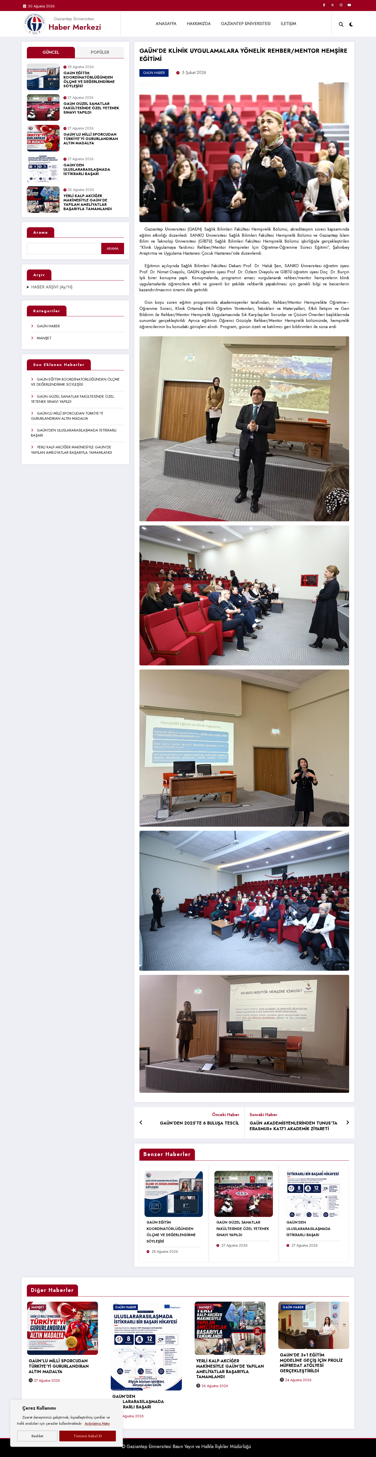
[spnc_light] (351, 24)
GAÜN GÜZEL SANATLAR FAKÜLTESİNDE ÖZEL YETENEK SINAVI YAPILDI (91, 108)
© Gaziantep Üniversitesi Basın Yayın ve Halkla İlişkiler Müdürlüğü (186, 1446)
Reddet (37, 1436)
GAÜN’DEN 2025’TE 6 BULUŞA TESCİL (199, 1123)
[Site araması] (341, 23)
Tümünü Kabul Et (88, 1436)
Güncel (50, 52)
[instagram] (341, 5)
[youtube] (349, 5)
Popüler (100, 52)
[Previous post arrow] (141, 1122)
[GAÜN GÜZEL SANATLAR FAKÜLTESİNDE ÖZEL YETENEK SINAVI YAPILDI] (243, 1193)
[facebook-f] (324, 5)
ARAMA (112, 248)
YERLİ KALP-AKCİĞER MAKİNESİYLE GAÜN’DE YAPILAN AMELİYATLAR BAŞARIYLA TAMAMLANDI (87, 203)
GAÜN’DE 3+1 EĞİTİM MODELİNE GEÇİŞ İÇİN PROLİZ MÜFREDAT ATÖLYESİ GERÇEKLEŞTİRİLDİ (311, 1363)
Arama (40, 232)
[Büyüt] (342, 89)
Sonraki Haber (263, 1114)
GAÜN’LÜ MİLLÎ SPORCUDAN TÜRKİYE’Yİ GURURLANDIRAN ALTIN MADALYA (90, 139)
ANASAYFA (166, 24)
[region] (66, 1423)
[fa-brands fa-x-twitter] (332, 5)
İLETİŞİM (288, 24)
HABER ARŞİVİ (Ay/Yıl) (52, 287)
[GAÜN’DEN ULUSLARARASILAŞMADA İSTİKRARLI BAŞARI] (313, 1193)
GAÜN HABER (48, 326)
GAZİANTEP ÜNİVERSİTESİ (246, 24)
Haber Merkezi (75, 27)
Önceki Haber (225, 1114)
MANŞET (44, 338)
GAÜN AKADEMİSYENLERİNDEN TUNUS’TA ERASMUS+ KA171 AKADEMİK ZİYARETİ (293, 1126)
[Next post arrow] (347, 1122)
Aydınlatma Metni (97, 1423)
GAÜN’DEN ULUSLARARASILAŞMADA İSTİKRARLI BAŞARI (86, 170)
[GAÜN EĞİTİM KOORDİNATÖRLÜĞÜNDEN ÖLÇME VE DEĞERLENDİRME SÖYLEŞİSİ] (174, 1193)
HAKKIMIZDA (199, 24)
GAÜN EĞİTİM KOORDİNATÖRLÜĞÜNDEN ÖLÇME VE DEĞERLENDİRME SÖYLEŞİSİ (89, 80)
